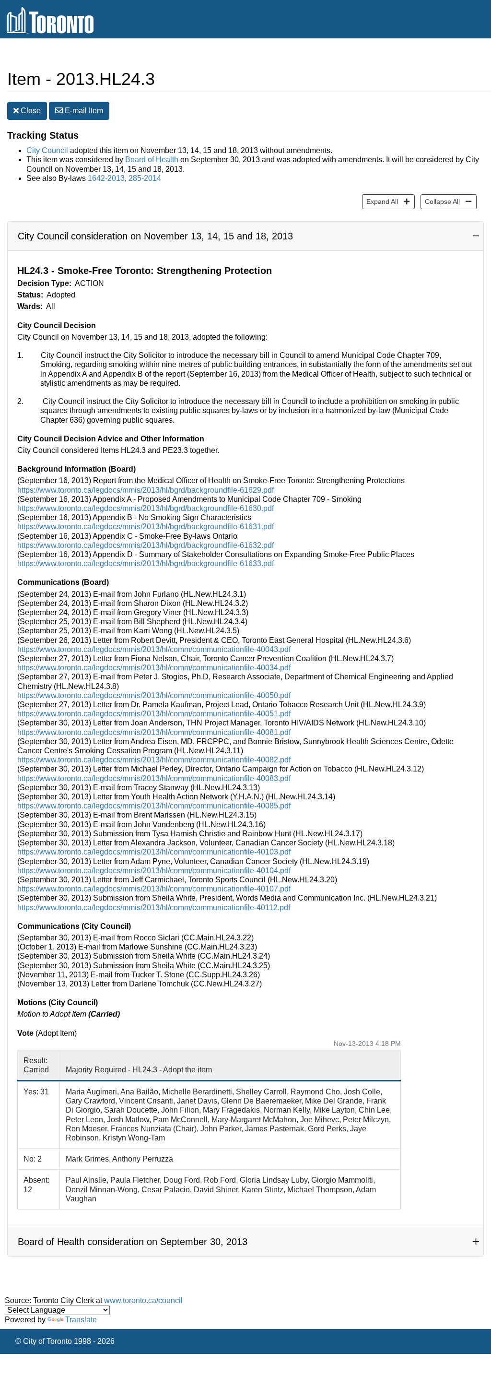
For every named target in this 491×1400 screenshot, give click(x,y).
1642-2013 (106, 178)
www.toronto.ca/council (143, 1300)
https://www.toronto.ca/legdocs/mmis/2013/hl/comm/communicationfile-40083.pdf (154, 778)
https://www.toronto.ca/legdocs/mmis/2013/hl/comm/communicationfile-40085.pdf (154, 806)
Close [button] (30, 111)
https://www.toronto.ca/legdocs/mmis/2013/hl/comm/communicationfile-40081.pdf (154, 732)
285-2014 (145, 178)
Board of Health (151, 159)
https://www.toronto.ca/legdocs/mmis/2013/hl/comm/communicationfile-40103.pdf (154, 852)
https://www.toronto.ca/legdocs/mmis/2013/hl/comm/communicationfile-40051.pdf (154, 714)
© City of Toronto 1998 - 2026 (65, 1341)
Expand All (380, 201)
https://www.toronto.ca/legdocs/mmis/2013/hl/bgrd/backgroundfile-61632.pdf (145, 545)
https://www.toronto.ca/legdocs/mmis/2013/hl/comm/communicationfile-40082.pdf (154, 760)
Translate (81, 1320)
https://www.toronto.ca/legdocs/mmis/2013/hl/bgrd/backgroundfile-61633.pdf (145, 563)
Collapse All (440, 201)
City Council (47, 150)
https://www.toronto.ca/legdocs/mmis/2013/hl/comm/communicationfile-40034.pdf (154, 668)
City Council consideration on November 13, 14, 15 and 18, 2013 (155, 236)
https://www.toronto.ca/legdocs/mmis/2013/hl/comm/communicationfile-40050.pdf (154, 695)
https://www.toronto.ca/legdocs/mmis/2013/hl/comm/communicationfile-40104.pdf (154, 870)
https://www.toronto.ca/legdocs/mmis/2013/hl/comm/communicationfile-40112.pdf (153, 907)
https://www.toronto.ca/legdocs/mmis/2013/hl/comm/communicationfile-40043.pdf (154, 649)
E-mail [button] (83, 111)
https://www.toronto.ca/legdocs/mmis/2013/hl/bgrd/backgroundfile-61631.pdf (145, 526)
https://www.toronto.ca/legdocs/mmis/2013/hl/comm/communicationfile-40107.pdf (154, 889)
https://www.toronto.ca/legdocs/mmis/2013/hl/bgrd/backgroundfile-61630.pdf (145, 508)
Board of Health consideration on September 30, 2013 (132, 1241)
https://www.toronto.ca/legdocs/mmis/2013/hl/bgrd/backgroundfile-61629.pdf (145, 490)
